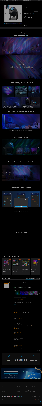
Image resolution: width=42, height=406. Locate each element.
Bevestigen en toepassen (21, 206)
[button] (21, 202)
